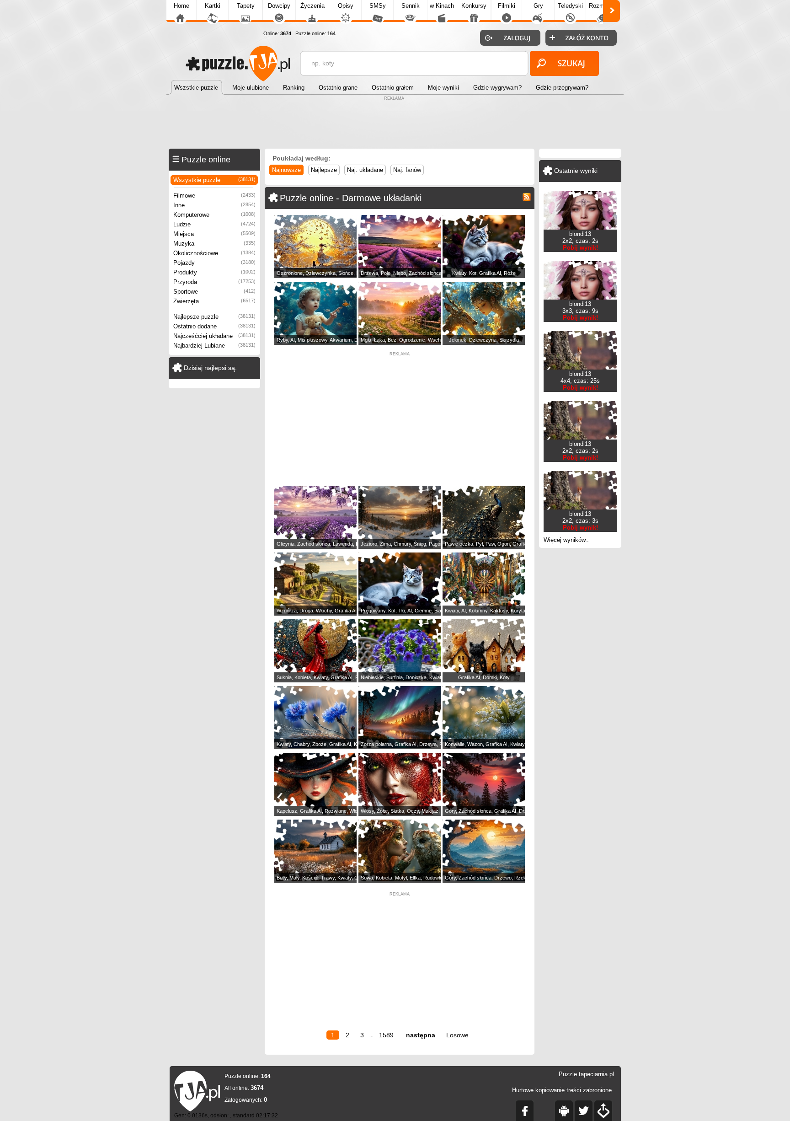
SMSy (377, 5)
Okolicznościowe (214, 253)
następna (420, 1035)
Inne (214, 205)
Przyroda (214, 282)
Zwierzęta (214, 301)
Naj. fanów (407, 169)
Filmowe (214, 195)
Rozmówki (602, 5)
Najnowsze (286, 169)
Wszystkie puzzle (214, 180)
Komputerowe (214, 214)
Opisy (345, 5)
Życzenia (312, 5)
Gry (538, 5)
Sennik (410, 5)
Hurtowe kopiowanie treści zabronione (562, 1090)
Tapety (246, 5)
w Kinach (442, 5)
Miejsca (214, 234)
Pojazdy (214, 262)
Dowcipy (279, 5)
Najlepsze (324, 169)
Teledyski (570, 5)
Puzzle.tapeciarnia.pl (586, 1074)
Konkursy (473, 5)
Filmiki (506, 5)
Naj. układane (365, 169)
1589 (386, 1035)
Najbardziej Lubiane (214, 345)
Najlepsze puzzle (214, 316)
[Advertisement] (395, 123)
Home (181, 5)
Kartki (212, 5)
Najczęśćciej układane (214, 336)
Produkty (214, 272)
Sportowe (214, 291)
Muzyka (214, 243)
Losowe (457, 1035)
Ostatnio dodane (214, 326)
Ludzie (214, 224)
